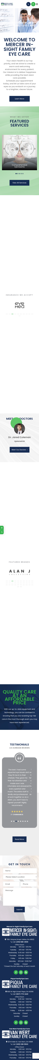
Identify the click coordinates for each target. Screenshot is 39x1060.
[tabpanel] (19, 152)
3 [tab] (19, 173)
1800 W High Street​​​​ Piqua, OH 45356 (20, 983)
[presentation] (4, 299)
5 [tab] (22, 173)
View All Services (19, 183)
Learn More (19, 99)
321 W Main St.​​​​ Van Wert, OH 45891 (20, 1033)
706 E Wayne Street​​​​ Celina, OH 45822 (20, 931)
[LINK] (19, 136)
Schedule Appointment (33, 4)
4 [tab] (21, 173)
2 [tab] (17, 173)
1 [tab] (16, 173)
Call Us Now (28, 4)
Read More (19, 831)
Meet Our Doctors (19, 450)
